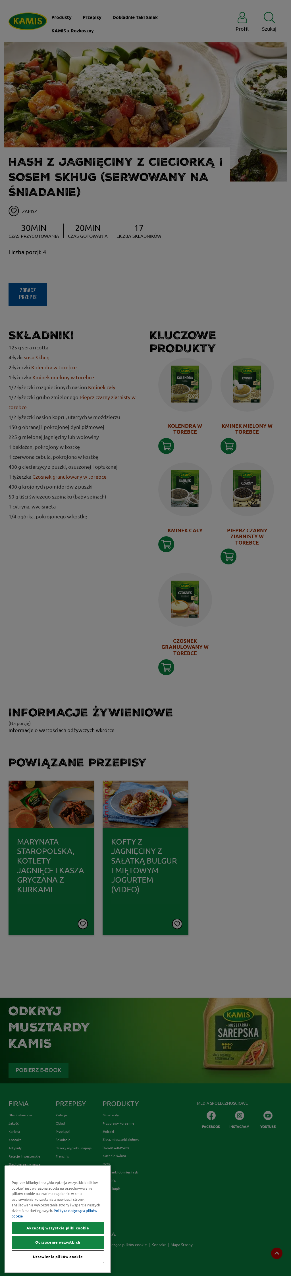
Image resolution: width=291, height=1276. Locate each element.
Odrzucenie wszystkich (57, 1242)
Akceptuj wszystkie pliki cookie (57, 1228)
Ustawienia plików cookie (58, 1256)
